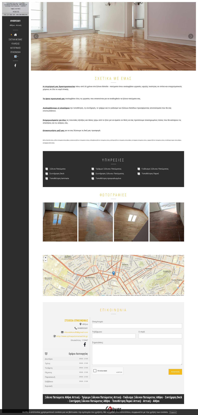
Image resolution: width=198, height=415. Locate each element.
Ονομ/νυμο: (97, 321)
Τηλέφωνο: (97, 331)
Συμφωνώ (173, 412)
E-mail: (142, 331)
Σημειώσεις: (97, 342)
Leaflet (103, 295)
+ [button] (45, 257)
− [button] (45, 260)
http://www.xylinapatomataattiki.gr (72, 336)
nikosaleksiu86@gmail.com (76, 332)
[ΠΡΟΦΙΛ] (15, 34)
